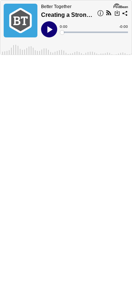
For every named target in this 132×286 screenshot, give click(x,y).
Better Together (56, 6)
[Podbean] (120, 5)
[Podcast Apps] (108, 14)
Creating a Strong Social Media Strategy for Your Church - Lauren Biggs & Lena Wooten (67, 15)
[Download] (117, 14)
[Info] (100, 14)
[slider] (94, 32)
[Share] (125, 14)
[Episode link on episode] (20, 20)
